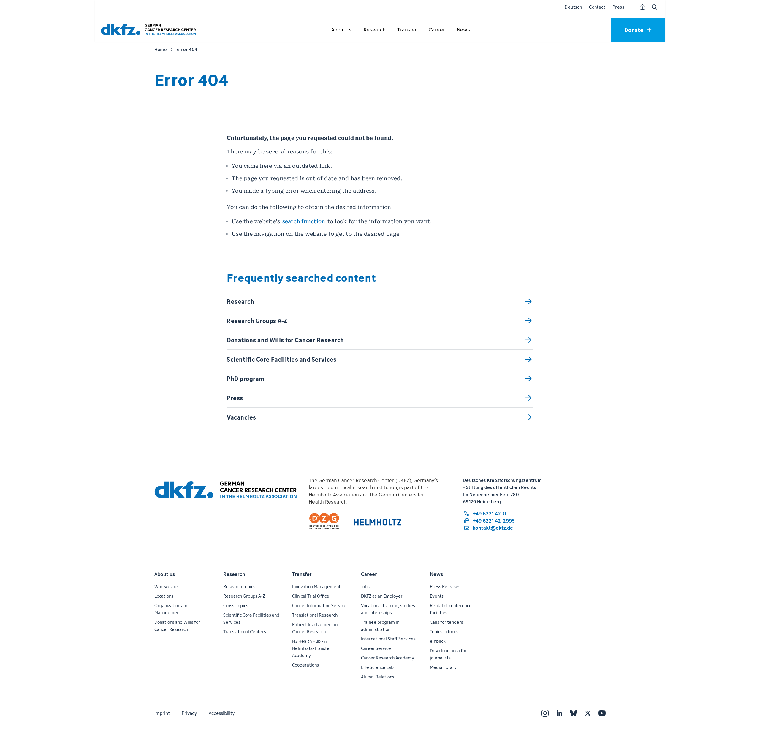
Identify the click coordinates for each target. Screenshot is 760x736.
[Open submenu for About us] (341, 30)
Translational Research (315, 615)
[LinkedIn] (559, 713)
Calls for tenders (446, 622)
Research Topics (239, 586)
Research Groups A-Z (244, 596)
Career (369, 574)
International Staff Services (388, 638)
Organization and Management (171, 609)
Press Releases (445, 586)
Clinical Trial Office (310, 596)
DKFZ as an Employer (382, 596)
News (436, 574)
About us (164, 574)
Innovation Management (316, 586)
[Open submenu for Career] (436, 30)
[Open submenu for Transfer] (407, 30)
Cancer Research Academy (387, 657)
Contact (597, 7)
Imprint (162, 713)
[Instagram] (545, 713)
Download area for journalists (448, 654)
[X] (587, 713)
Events (437, 596)
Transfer (302, 574)
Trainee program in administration (380, 626)
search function (303, 221)
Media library (443, 667)
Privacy (189, 713)
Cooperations (305, 664)
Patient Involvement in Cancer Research (315, 628)
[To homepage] (150, 29)
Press (618, 7)
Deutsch (573, 7)
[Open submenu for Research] (374, 30)
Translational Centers (244, 631)
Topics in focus (444, 631)
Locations (163, 596)
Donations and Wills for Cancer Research (177, 626)
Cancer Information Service (319, 605)
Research (234, 574)
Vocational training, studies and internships (388, 609)
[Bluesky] (573, 713)
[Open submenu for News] (463, 30)
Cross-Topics (235, 605)
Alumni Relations (377, 676)
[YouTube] (602, 713)
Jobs (365, 586)
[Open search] (654, 7)
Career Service (376, 648)
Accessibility (222, 713)
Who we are (166, 586)
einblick (438, 641)
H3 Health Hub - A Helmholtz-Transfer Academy (311, 648)
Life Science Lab (377, 667)
